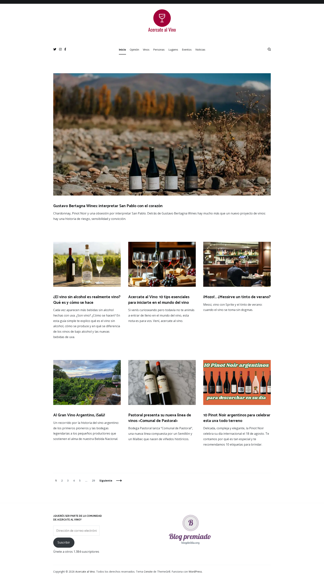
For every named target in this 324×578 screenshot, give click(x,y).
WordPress (195, 571)
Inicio (122, 49)
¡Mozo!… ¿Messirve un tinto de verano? (237, 297)
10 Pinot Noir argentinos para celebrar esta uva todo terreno (236, 418)
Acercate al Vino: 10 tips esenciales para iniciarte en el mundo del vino (158, 300)
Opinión (134, 49)
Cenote (148, 571)
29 (94, 480)
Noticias (200, 49)
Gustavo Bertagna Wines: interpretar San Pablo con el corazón (108, 206)
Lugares (173, 49)
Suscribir (64, 542)
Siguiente (105, 480)
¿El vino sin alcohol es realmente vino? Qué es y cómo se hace (86, 300)
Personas (159, 49)
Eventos (187, 49)
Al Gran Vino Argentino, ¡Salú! (79, 415)
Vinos (146, 49)
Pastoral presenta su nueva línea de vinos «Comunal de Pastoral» (159, 418)
